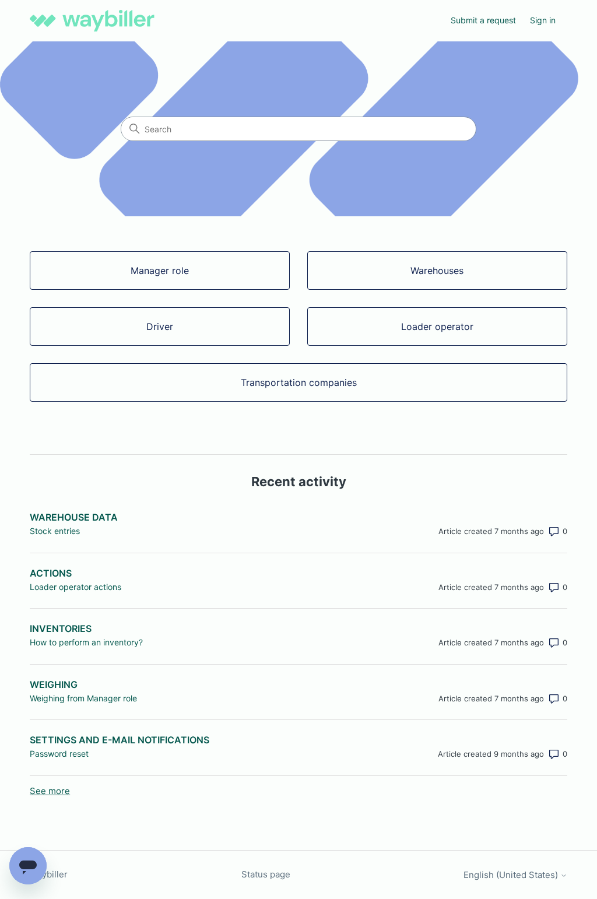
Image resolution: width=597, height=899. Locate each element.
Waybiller (49, 874)
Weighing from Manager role (83, 698)
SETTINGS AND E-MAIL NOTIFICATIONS (119, 740)
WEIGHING (54, 684)
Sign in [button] (543, 20)
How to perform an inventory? (86, 642)
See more (50, 790)
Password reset (59, 753)
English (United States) (511, 875)
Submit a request (483, 20)
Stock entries (55, 531)
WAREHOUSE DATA (74, 517)
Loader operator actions (75, 587)
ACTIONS (51, 573)
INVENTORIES (61, 628)
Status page (265, 874)
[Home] (92, 20)
